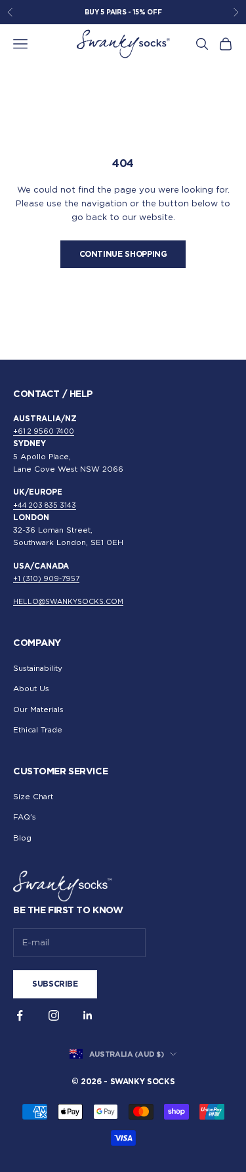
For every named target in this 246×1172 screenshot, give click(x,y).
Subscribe (55, 984)
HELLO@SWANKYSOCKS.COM (68, 601)
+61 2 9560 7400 (43, 431)
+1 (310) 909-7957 (46, 579)
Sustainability (37, 668)
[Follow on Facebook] (19, 1015)
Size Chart (33, 796)
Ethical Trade (37, 729)
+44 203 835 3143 (44, 505)
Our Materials (38, 709)
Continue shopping (123, 254)
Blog (22, 837)
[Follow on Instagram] (53, 1015)
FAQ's (24, 817)
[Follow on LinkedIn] (87, 1015)
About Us (31, 688)
